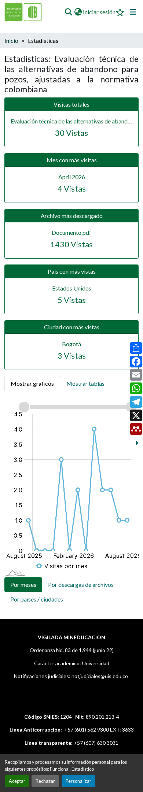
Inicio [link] (11, 40)
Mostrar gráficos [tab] (32, 383)
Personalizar (78, 781)
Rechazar (45, 781)
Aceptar (17, 781)
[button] (68, 12)
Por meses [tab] (23, 584)
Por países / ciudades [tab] (36, 599)
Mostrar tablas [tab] (85, 383)
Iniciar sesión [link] (99, 11)
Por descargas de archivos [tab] (81, 584)
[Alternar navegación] (133, 12)
